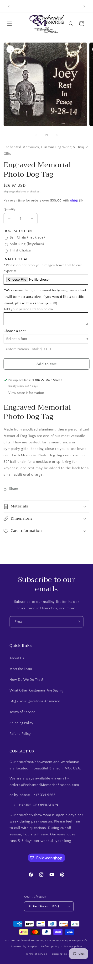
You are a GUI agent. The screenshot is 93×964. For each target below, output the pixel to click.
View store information (26, 393)
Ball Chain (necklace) (27, 237)
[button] (9, 23)
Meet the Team (21, 669)
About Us (17, 658)
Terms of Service (22, 712)
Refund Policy (20, 734)
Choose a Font (15, 331)
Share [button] (13, 489)
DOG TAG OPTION (18, 231)
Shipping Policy (21, 723)
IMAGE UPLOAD (16, 259)
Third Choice (20, 250)
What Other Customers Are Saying (36, 690)
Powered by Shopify (24, 946)
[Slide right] (57, 135)
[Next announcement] (84, 6)
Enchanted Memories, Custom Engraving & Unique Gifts (52, 940)
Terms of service (36, 954)
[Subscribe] (78, 621)
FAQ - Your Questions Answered (35, 701)
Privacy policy (73, 946)
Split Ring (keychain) (27, 244)
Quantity (10, 209)
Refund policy (50, 946)
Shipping (9, 192)
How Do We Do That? (26, 680)
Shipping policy (62, 954)
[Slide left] (36, 135)
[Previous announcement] (9, 6)
